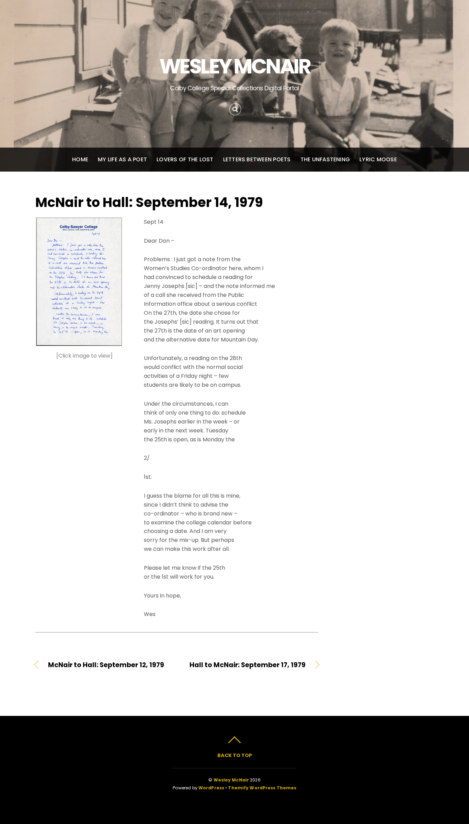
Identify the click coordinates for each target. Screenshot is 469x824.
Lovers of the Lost (185, 159)
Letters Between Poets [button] (257, 159)
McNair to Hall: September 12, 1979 (106, 665)
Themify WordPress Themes (262, 788)
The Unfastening (325, 159)
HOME (80, 159)
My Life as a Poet (122, 159)
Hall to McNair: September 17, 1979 (245, 665)
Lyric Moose (378, 159)
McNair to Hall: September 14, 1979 (149, 202)
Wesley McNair (231, 780)
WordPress (211, 788)
